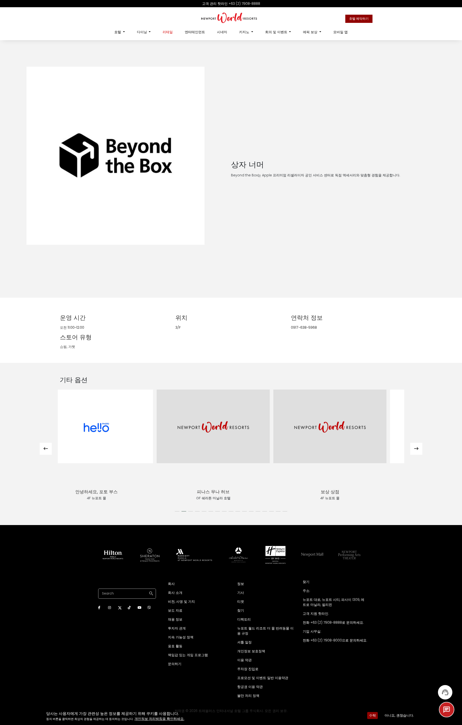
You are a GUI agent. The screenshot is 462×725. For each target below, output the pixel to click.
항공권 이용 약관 (250, 686)
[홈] (229, 17)
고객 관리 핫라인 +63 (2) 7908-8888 (231, 3)
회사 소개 (175, 592)
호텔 (118, 32)
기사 (240, 592)
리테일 (168, 32)
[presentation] (46, 449)
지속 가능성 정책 (180, 637)
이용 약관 (244, 660)
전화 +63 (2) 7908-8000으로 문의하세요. (335, 640)
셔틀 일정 (244, 642)
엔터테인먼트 (195, 32)
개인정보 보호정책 (251, 651)
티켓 (240, 601)
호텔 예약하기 (359, 18)
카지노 (244, 32)
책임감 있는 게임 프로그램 (188, 655)
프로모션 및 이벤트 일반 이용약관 (262, 677)
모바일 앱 (340, 32)
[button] (177, 511)
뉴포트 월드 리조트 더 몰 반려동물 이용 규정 (265, 631)
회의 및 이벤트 (276, 32)
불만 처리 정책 (248, 695)
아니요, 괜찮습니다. (399, 715)
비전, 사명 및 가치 (181, 601)
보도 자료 (175, 610)
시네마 (222, 32)
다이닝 (142, 32)
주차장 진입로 (247, 669)
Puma (114, 492)
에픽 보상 (310, 32)
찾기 (240, 610)
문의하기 (174, 663)
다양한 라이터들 (347, 492)
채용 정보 (175, 619)
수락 (372, 715)
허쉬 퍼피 (231, 492)
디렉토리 (244, 619)
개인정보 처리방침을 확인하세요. (159, 718)
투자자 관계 (177, 628)
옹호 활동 (175, 646)
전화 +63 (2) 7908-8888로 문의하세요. (333, 622)
